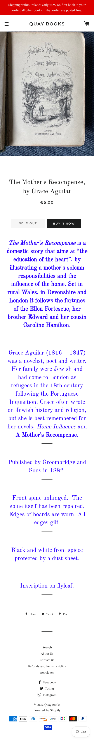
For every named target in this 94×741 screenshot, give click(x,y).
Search (47, 647)
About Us (47, 654)
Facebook (49, 682)
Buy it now (64, 223)
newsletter (47, 672)
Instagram (49, 695)
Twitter (49, 689)
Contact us (47, 660)
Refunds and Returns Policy (47, 666)
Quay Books (47, 24)
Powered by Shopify (47, 710)
